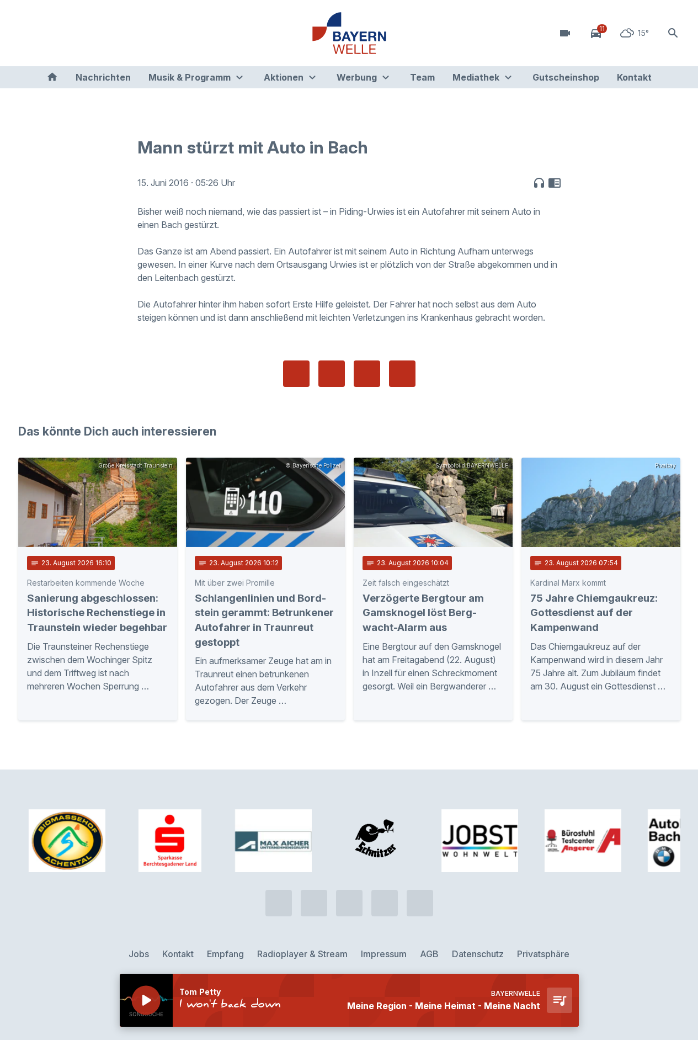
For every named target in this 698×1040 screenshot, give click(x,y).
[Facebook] (73, 33)
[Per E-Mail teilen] (402, 373)
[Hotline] (29, 33)
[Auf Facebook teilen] (296, 373)
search (673, 33)
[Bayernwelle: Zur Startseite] (349, 33)
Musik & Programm (189, 77)
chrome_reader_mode (554, 182)
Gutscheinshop (565, 77)
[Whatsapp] (51, 33)
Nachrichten (103, 77)
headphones (539, 182)
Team (422, 77)
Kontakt (634, 77)
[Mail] (117, 33)
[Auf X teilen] (331, 373)
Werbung (357, 77)
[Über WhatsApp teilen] (367, 373)
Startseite (52, 77)
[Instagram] (95, 33)
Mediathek (475, 77)
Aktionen (283, 77)
